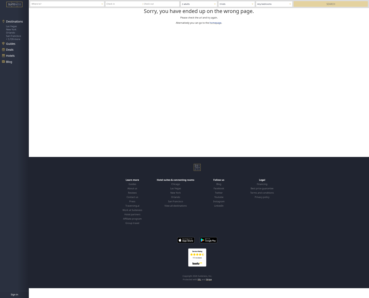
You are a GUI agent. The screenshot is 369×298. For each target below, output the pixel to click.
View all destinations (175, 205)
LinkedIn (219, 205)
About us (132, 188)
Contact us (132, 197)
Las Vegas (11, 26)
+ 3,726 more (13, 39)
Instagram (219, 201)
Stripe (209, 279)
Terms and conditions (262, 192)
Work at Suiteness (132, 210)
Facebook (219, 188)
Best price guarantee (262, 188)
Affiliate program (132, 218)
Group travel (132, 223)
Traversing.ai (132, 205)
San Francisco (13, 36)
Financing (262, 184)
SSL (199, 279)
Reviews (132, 192)
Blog (218, 184)
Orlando (10, 32)
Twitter (219, 192)
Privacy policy (262, 197)
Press (132, 201)
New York (11, 29)
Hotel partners (132, 214)
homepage (215, 22)
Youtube (218, 197)
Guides (132, 184)
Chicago (175, 184)
